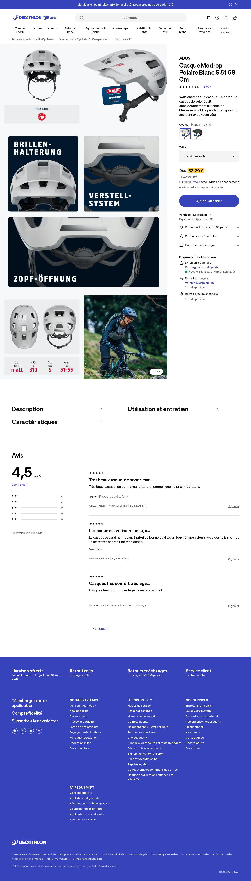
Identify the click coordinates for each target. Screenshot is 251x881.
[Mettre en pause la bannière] (230, 4)
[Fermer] (236, 4)
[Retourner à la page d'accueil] (35, 17)
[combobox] (209, 156)
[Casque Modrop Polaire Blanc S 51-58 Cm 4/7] (42, 337)
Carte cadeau (226, 30)
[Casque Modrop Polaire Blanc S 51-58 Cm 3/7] (83, 211)
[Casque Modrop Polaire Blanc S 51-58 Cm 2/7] (42, 86)
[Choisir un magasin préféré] (208, 17)
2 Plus (156, 371)
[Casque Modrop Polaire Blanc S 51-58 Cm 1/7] (125, 86)
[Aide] (217, 17)
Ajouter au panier (209, 201)
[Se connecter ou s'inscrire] (226, 17)
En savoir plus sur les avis (27, 533)
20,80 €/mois (192, 182)
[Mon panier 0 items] (234, 17)
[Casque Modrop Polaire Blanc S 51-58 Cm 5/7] (125, 337)
